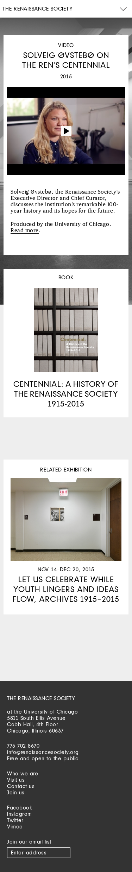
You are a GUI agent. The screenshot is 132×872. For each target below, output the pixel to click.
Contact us (20, 786)
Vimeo (15, 826)
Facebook (19, 807)
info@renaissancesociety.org (43, 752)
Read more (25, 230)
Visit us (16, 779)
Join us (16, 792)
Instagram (19, 814)
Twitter (15, 820)
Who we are (22, 773)
